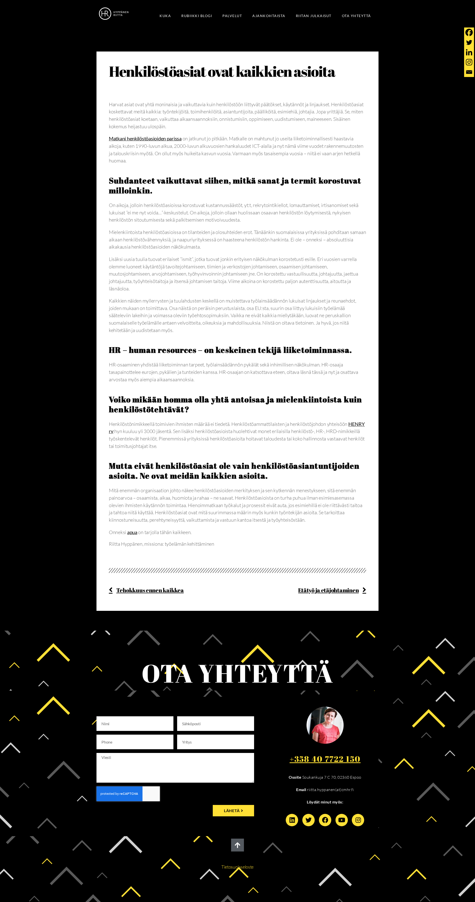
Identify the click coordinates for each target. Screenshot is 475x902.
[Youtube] (341, 820)
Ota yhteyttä (356, 16)
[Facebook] (469, 32)
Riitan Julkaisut (314, 16)
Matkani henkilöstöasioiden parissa (145, 138)
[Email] (469, 72)
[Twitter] (469, 42)
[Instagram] (469, 62)
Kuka (165, 16)
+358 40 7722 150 (325, 758)
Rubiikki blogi (196, 16)
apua (132, 532)
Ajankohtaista (268, 16)
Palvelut (232, 16)
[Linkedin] (469, 52)
